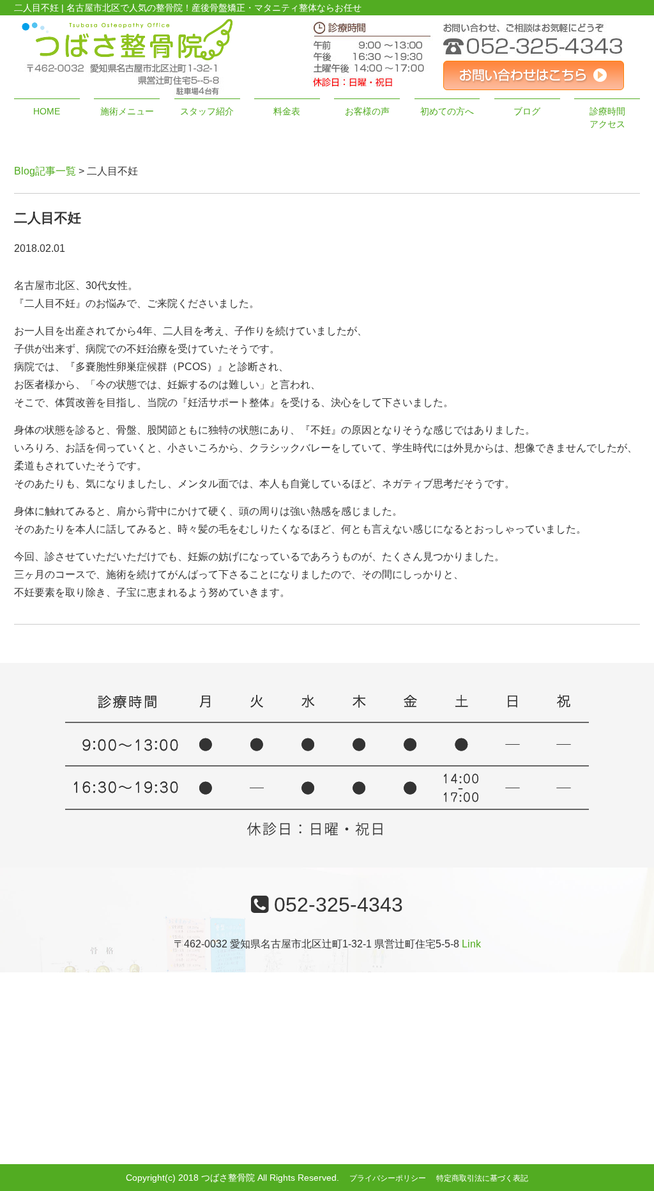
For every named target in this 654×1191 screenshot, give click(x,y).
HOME (46, 111)
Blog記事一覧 (45, 171)
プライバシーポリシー (387, 1178)
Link (471, 943)
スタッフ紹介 (207, 111)
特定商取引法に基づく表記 (482, 1178)
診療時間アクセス (607, 117)
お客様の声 (367, 111)
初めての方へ (447, 111)
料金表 (286, 111)
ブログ (526, 111)
